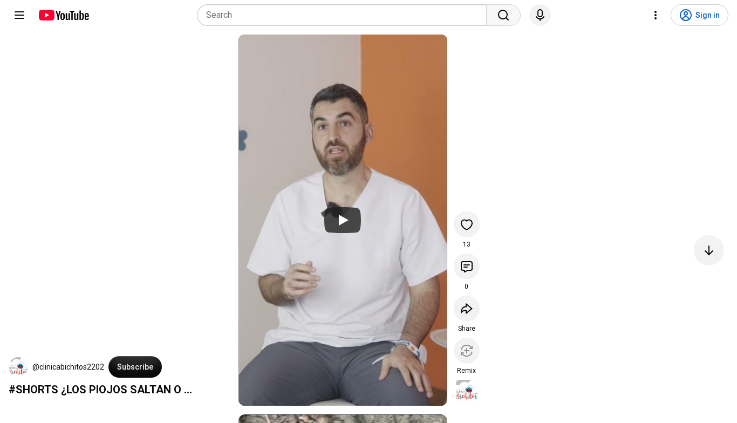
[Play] (342, 220)
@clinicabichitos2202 (68, 367)
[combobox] (345, 15)
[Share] (467, 309)
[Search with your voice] (540, 15)
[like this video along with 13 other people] (467, 224)
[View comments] (467, 266)
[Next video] (709, 250)
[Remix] (467, 351)
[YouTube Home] (63, 15)
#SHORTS (33, 389)
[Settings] (655, 15)
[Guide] (19, 15)
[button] (18, 367)
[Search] (503, 15)
